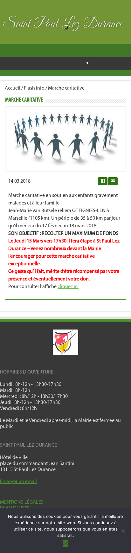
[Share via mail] (113, 181)
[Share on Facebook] (102, 181)
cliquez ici (68, 286)
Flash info (34, 88)
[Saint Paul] (65, 25)
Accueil (12, 88)
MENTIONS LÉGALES (22, 502)
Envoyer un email (18, 481)
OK (65, 543)
